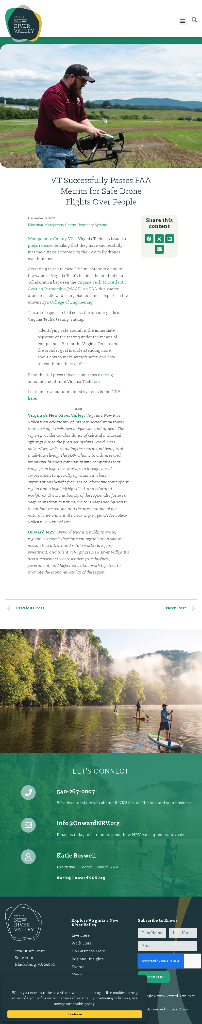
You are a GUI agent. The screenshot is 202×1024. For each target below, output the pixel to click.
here (95, 382)
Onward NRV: (42, 532)
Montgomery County (60, 225)
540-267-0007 (76, 791)
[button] (183, 21)
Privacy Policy (177, 1009)
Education (35, 225)
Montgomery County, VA (50, 239)
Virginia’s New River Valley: (56, 415)
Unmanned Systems (92, 225)
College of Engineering (71, 302)
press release (40, 246)
